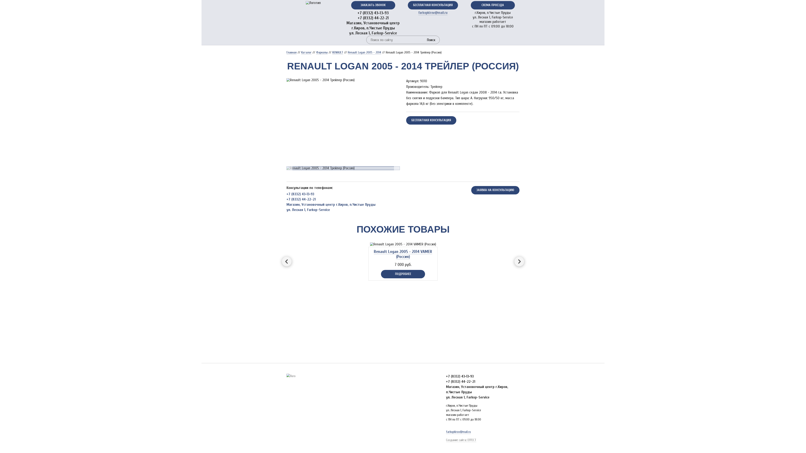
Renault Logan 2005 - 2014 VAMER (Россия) (403, 254)
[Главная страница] (313, 3)
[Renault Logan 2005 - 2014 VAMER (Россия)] (403, 244)
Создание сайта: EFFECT (461, 440)
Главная (292, 52)
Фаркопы (322, 52)
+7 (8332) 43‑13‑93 (373, 12)
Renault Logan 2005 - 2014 (364, 52)
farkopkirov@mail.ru (432, 12)
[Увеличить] (343, 80)
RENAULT (337, 52)
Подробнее (403, 274)
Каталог (306, 52)
